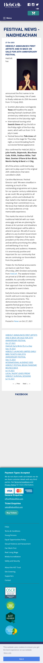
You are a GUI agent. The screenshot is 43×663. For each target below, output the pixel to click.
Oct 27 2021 (11, 343)
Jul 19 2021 (10, 370)
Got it (21, 659)
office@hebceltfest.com (14, 499)
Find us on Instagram (33, 4)
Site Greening (10, 571)
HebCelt (13, 274)
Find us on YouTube (37, 8)
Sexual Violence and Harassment (18, 544)
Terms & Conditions (22, 482)
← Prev (17, 384)
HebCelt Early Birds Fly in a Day (19, 346)
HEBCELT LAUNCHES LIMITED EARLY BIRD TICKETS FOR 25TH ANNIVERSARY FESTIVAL (21, 354)
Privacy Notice (10, 485)
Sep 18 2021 (11, 348)
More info (7, 653)
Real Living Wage (11, 552)
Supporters (9, 576)
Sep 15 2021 (11, 359)
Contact (8, 580)
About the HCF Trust (13, 567)
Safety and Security (12, 561)
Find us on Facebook (29, 4)
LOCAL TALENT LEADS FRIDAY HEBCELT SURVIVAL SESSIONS (18, 374)
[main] (21, 184)
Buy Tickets (12, 513)
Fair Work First (10, 548)
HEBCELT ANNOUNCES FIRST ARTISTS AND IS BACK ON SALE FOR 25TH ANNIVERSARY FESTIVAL (21, 338)
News (16, 321)
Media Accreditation (13, 556)
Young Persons (11, 535)
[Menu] (4, 18)
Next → (25, 384)
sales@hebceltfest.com (14, 507)
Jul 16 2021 (10, 379)
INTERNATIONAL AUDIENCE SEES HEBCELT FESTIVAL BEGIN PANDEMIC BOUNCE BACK (21, 365)
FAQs (7, 527)
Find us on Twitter (37, 4)
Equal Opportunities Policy (15, 539)
